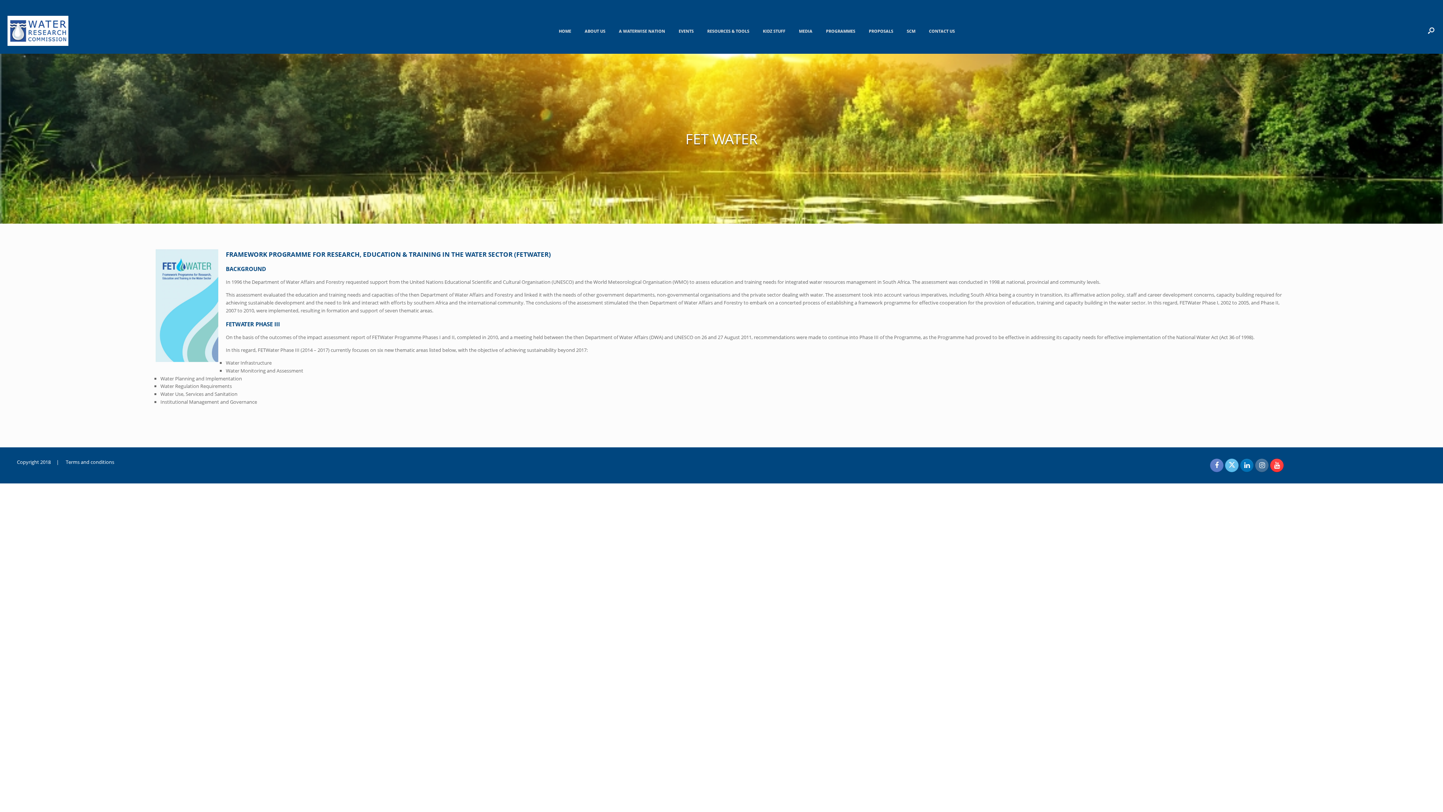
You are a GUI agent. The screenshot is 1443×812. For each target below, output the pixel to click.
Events (686, 31)
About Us (595, 31)
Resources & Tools (728, 31)
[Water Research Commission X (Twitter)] (1232, 465)
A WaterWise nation (642, 31)
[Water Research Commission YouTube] (1277, 465)
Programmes (840, 31)
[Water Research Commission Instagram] (1262, 465)
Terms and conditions (90, 462)
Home (565, 31)
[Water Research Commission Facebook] (1217, 465)
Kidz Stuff (774, 31)
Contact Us (942, 31)
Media (805, 31)
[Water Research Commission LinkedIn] (1247, 465)
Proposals (881, 31)
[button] (1431, 30)
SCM (911, 31)
